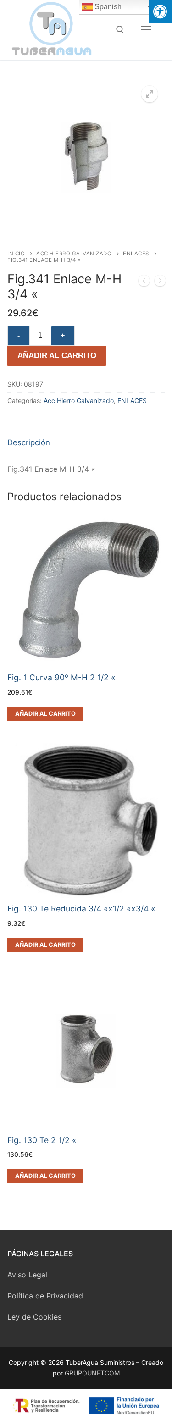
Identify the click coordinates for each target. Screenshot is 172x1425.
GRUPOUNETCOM (92, 1373)
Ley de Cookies (34, 1316)
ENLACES (136, 253)
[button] (149, 94)
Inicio (16, 253)
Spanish (107, 7)
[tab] (28, 442)
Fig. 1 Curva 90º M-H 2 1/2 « (61, 677)
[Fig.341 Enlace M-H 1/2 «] (144, 282)
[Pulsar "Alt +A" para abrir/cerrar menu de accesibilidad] (160, 11)
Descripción (28, 442)
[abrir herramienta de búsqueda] (120, 30)
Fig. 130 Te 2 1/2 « (42, 1140)
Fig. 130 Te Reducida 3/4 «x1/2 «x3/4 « (81, 908)
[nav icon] (146, 29)
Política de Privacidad (45, 1295)
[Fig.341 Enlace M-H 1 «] (160, 282)
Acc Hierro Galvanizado (73, 253)
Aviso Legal (27, 1274)
